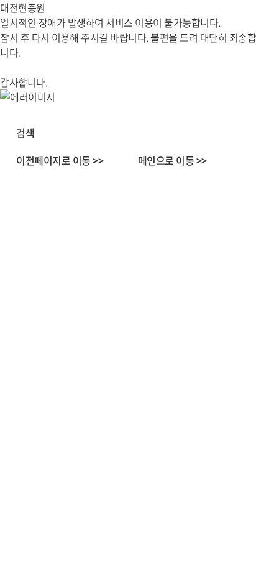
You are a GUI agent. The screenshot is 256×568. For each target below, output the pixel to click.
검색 (25, 132)
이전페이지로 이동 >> (59, 160)
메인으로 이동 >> (172, 160)
